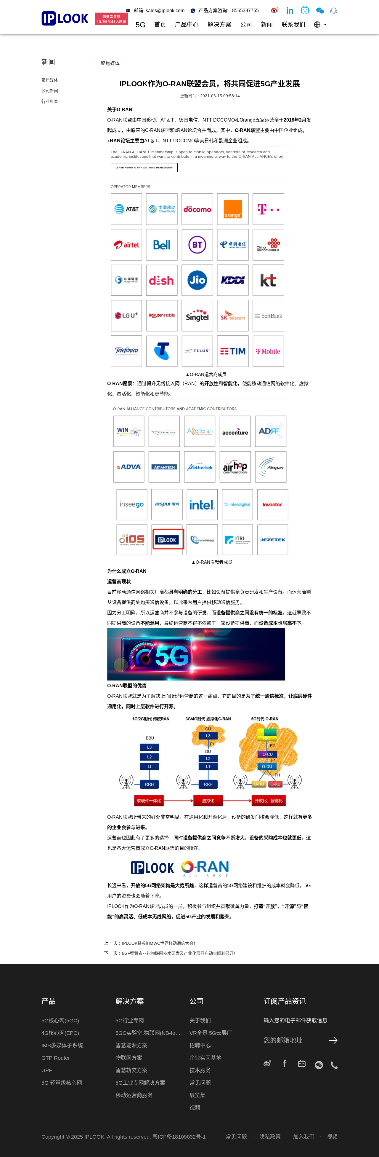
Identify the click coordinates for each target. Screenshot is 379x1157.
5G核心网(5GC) (60, 1021)
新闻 (267, 24)
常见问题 (200, 1083)
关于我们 (200, 1021)
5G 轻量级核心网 (61, 1083)
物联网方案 (128, 1058)
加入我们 (303, 1137)
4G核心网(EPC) (60, 1033)
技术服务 (200, 1070)
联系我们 (293, 24)
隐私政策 (270, 1137)
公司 (246, 24)
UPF (46, 1070)
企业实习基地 (205, 1058)
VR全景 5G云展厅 (211, 1033)
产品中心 (187, 24)
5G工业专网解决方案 (140, 1083)
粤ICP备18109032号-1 (179, 1137)
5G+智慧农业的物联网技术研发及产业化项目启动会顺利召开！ (180, 953)
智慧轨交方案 (131, 1070)
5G (140, 24)
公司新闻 (49, 90)
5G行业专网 (129, 1021)
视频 (195, 1108)
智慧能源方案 (131, 1045)
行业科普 (49, 101)
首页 (160, 24)
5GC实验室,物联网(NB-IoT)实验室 (149, 1033)
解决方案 (219, 24)
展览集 (197, 1095)
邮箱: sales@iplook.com (159, 10)
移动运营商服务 (134, 1095)
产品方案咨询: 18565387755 (229, 10)
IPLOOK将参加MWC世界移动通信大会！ (159, 943)
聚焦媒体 (49, 80)
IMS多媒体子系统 (62, 1045)
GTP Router (55, 1058)
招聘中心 (200, 1045)
